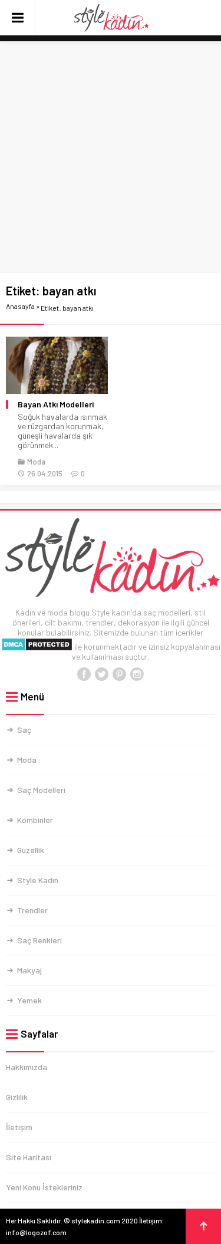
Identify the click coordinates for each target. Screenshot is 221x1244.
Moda (36, 461)
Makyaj (29, 970)
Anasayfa (20, 306)
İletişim (19, 1127)
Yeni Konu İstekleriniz (44, 1187)
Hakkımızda (26, 1067)
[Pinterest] (120, 674)
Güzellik (30, 850)
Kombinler (35, 820)
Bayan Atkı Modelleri (56, 404)
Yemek (29, 1000)
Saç (24, 730)
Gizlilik (17, 1097)
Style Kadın (37, 880)
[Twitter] (102, 674)
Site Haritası (28, 1157)
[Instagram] (137, 674)
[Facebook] (84, 674)
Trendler (32, 910)
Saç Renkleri (39, 940)
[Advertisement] (110, 157)
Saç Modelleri (41, 790)
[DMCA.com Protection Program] (36, 646)
